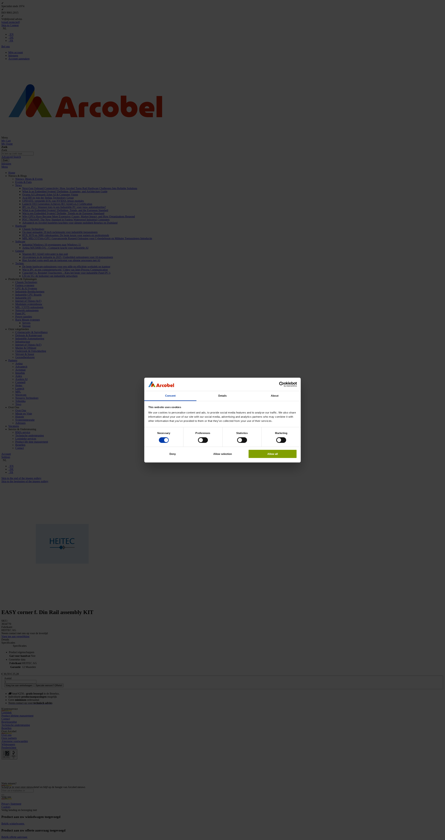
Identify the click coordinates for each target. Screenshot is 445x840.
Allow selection (222, 453)
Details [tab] (222, 395)
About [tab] (274, 395)
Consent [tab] (170, 395)
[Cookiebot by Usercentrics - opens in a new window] (281, 384)
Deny (172, 453)
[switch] (203, 440)
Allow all (272, 453)
